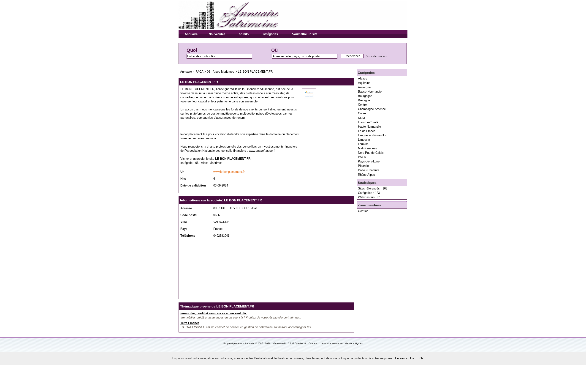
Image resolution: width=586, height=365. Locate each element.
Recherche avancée (376, 56)
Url (182, 171)
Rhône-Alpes (366, 174)
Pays (183, 229)
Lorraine (363, 144)
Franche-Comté (368, 122)
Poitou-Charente (368, 170)
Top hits (243, 34)
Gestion (363, 211)
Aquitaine (364, 83)
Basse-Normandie (370, 91)
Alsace (362, 78)
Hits (183, 178)
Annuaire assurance (332, 343)
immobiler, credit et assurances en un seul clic (213, 313)
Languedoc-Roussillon (372, 135)
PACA (362, 157)
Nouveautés (217, 34)
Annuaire (191, 34)
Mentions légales (354, 343)
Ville (183, 222)
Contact (313, 343)
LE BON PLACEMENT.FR (255, 71)
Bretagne (364, 100)
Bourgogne (365, 96)
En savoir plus (404, 358)
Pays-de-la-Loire (369, 161)
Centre (362, 104)
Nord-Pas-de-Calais (371, 152)
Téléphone (187, 235)
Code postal (188, 215)
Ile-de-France (366, 131)
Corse (362, 113)
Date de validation (193, 185)
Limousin (364, 139)
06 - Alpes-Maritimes (220, 71)
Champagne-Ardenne (372, 109)
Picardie (363, 165)
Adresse (186, 208)
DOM (361, 118)
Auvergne (364, 87)
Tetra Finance (189, 323)
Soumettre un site (304, 34)
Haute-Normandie (369, 126)
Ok (421, 358)
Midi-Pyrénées (367, 148)
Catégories (270, 34)
